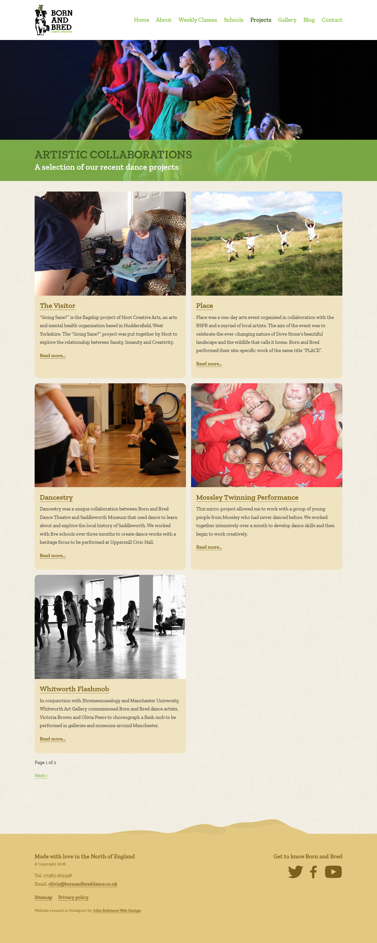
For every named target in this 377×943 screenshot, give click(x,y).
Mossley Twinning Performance (247, 497)
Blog (309, 19)
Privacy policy (73, 897)
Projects (260, 19)
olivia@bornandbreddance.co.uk (82, 884)
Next (40, 775)
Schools (233, 19)
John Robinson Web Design (117, 910)
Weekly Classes (197, 19)
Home (141, 19)
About (164, 19)
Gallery (287, 19)
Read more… (53, 355)
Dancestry (56, 497)
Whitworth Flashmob (74, 688)
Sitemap (43, 897)
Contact (332, 19)
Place (204, 305)
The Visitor (57, 305)
